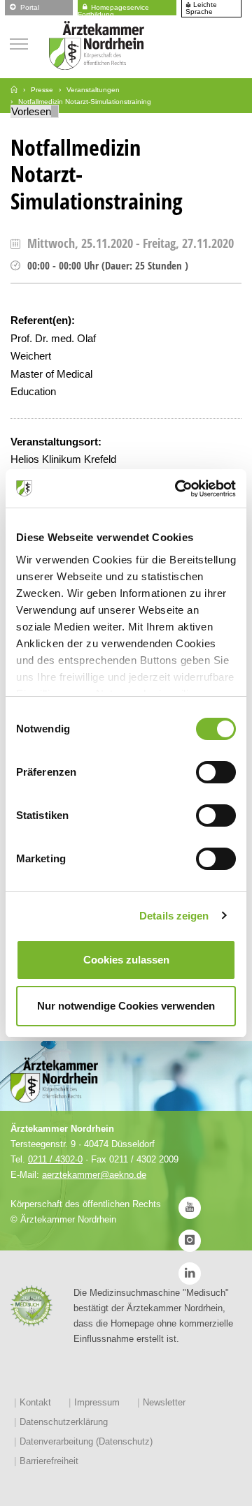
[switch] (216, 772)
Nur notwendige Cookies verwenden (126, 1006)
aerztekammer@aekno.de (94, 1174)
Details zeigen (174, 916)
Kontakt (35, 1402)
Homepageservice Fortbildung (113, 8)
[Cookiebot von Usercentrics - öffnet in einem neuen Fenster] (178, 489)
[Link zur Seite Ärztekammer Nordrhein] (14, 90)
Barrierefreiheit (49, 1461)
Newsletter (164, 1402)
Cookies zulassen (126, 960)
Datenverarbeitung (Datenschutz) (86, 1441)
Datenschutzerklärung (64, 1422)
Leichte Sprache (201, 8)
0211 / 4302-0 (55, 1159)
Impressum (97, 1402)
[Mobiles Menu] (19, 42)
